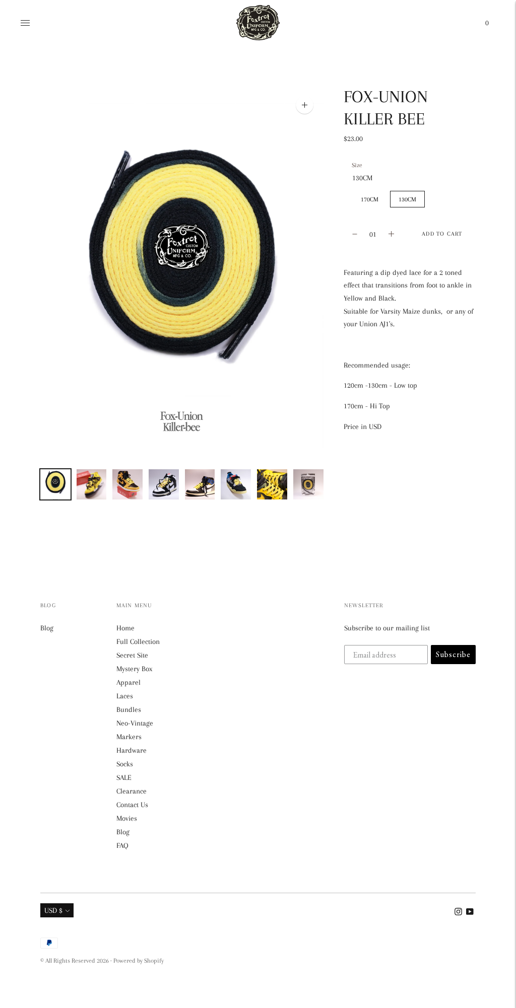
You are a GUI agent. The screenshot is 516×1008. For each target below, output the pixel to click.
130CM (407, 199)
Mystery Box (134, 669)
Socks (124, 764)
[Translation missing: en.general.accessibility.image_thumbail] (55, 484)
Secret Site (132, 655)
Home (125, 628)
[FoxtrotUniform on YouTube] (470, 913)
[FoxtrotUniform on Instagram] (458, 913)
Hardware (131, 750)
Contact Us (132, 805)
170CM (369, 199)
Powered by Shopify (138, 960)
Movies (126, 818)
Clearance (131, 791)
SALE (124, 777)
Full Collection (138, 641)
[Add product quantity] (354, 234)
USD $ (53, 910)
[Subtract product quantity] (391, 234)
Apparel (128, 682)
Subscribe (453, 654)
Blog (46, 628)
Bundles (128, 709)
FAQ (122, 845)
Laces (124, 696)
